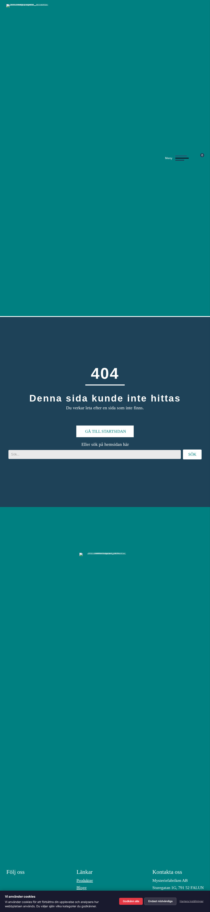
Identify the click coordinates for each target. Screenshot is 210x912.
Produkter (84, 880)
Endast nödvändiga (160, 901)
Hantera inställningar (191, 901)
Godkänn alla (131, 901)
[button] (176, 158)
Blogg (81, 887)
